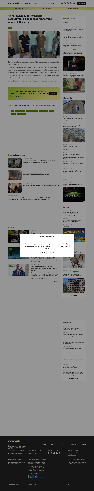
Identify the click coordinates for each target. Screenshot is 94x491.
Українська (42, 252)
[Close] (71, 236)
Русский (52, 252)
